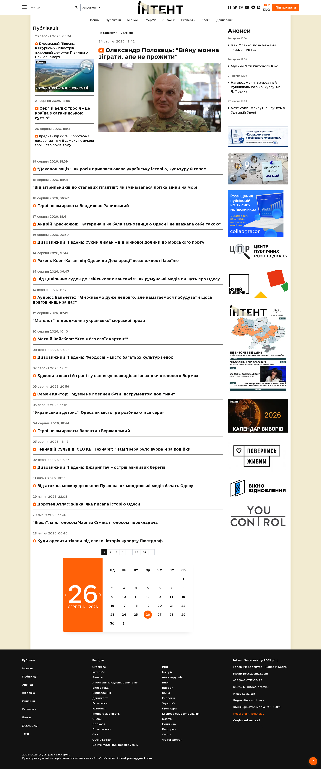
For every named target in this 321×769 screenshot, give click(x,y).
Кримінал (99, 708)
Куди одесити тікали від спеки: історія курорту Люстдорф (99, 541)
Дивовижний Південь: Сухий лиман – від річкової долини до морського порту (120, 242)
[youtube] (247, 7)
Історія (167, 672)
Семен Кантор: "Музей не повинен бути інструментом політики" (105, 394)
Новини (94, 20)
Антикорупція (172, 677)
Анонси (132, 20)
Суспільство (101, 739)
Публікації (113, 20)
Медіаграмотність (106, 713)
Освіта (167, 718)
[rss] (258, 7)
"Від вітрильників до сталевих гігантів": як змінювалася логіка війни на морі (115, 187)
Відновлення (101, 692)
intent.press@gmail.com (250, 673)
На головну (106, 32)
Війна (166, 692)
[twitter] (235, 7)
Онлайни (168, 20)
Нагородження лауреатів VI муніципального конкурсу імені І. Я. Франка (258, 87)
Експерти (188, 20)
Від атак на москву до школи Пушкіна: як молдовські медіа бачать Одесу (114, 486)
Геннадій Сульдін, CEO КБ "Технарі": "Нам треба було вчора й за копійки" (114, 449)
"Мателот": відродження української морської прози (89, 320)
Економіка (100, 703)
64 (144, 552)
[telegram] (253, 7)
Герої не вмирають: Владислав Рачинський (82, 206)
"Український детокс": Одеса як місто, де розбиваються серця (99, 412)
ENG (266, 9)
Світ (95, 734)
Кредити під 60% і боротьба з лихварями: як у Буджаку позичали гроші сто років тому (64, 140)
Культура (169, 708)
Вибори (167, 687)
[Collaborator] (258, 213)
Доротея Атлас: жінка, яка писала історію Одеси (88, 504)
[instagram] (241, 7)
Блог (165, 682)
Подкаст (98, 724)
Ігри (165, 666)
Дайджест (100, 698)
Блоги (205, 20)
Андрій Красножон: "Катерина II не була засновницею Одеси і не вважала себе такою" (128, 224)
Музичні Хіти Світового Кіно (254, 66)
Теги (25, 733)
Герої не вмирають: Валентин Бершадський (83, 431)
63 (136, 552)
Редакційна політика (248, 700)
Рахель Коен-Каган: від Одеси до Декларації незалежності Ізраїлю (107, 260)
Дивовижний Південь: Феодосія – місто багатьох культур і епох (104, 357)
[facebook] (229, 7)
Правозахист (102, 729)
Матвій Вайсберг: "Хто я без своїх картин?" (82, 339)
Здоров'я (168, 703)
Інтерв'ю (150, 20)
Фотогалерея (172, 739)
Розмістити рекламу (248, 713)
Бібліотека (100, 687)
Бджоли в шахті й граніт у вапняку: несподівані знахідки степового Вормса (117, 376)
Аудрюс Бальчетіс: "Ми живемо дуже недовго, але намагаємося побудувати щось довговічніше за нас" (122, 299)
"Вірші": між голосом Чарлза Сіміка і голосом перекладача (95, 522)
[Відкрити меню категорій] (24, 7)
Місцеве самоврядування (181, 713)
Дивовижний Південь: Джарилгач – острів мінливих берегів (101, 467)
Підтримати (285, 7)
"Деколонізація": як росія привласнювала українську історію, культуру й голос (121, 169)
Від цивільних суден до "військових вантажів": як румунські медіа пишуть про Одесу (128, 279)
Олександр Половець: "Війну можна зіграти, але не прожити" (158, 53)
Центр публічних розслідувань (115, 744)
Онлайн (97, 718)
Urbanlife (99, 666)
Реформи (169, 729)
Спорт (166, 734)
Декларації (224, 20)
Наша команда (244, 693)
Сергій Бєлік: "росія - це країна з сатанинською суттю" (62, 113)
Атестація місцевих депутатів (114, 682)
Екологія (168, 698)
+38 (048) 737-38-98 (247, 680)
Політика (169, 724)
